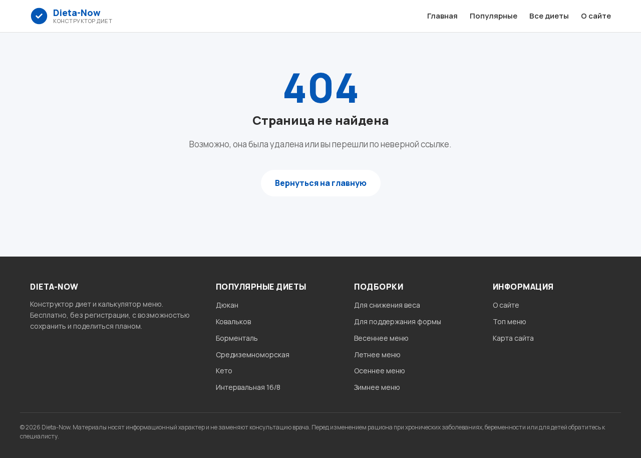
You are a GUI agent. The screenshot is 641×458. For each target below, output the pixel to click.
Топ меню (509, 321)
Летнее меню (377, 354)
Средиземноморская (252, 354)
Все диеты (549, 16)
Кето (224, 370)
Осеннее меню (379, 370)
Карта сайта (513, 338)
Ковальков (233, 321)
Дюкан (227, 305)
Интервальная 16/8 (248, 387)
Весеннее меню (381, 338)
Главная (442, 16)
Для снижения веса (387, 305)
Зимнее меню (377, 387)
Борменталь (237, 338)
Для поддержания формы (397, 321)
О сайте (596, 16)
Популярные (493, 16)
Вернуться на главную (321, 182)
